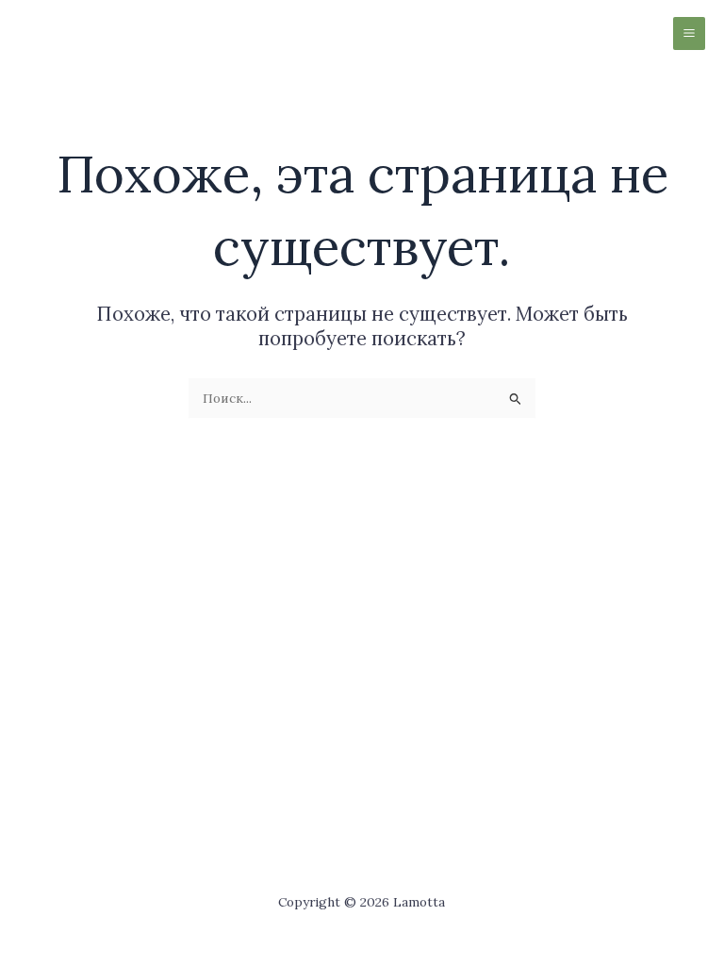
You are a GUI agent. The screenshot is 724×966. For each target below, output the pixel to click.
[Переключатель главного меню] (689, 33)
